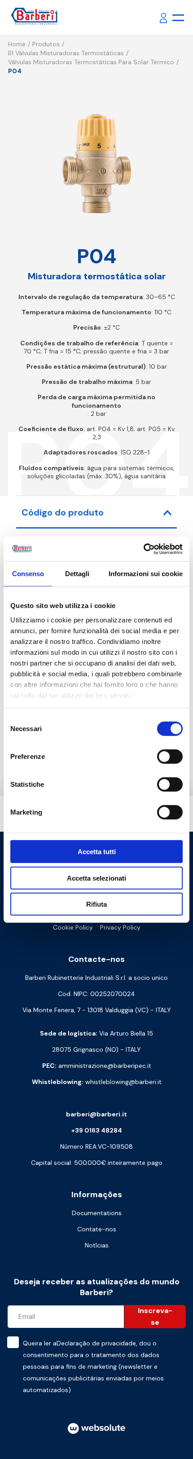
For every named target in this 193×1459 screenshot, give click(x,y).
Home (17, 44)
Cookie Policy (73, 927)
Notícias (97, 1245)
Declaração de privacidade (96, 1343)
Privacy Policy (120, 927)
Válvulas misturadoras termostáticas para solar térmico (91, 62)
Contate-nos (96, 1229)
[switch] (170, 756)
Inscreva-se (155, 1316)
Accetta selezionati (96, 878)
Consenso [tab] (28, 573)
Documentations (97, 1213)
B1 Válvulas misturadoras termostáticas (66, 53)
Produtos (46, 44)
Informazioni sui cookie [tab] (146, 573)
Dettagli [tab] (77, 573)
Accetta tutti (97, 851)
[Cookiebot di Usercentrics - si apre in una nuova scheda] (143, 549)
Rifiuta (96, 904)
